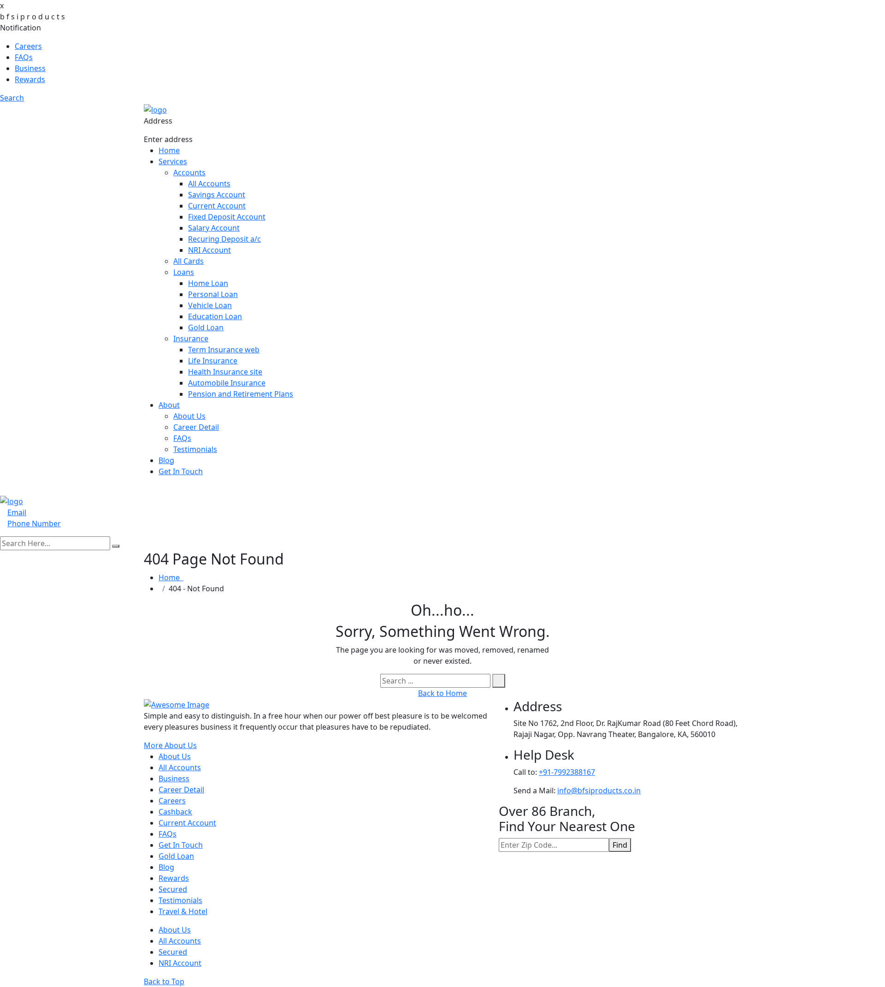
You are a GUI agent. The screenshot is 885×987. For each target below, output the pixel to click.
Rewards (30, 79)
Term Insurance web (224, 350)
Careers (28, 46)
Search (12, 98)
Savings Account (216, 195)
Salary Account (214, 228)
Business (30, 68)
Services (173, 161)
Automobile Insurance (227, 383)
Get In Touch (181, 471)
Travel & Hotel (183, 911)
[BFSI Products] (155, 109)
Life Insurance (212, 361)
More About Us (170, 745)
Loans (183, 272)
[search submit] (115, 546)
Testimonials (195, 449)
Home (169, 150)
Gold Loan (206, 327)
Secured (173, 889)
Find (620, 845)
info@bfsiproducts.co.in (599, 790)
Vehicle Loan (210, 305)
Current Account (217, 206)
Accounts (189, 172)
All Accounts (209, 183)
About (169, 405)
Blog (166, 460)
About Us (189, 416)
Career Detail (196, 427)
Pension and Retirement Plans (240, 394)
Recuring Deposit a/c (224, 239)
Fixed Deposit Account (227, 217)
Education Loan (215, 316)
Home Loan (208, 283)
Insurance (190, 338)
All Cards (188, 261)
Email (16, 512)
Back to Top (164, 981)
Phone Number (34, 523)
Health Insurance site (225, 372)
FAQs (24, 57)
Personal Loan (213, 294)
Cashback (175, 812)
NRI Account (209, 250)
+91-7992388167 (567, 772)
